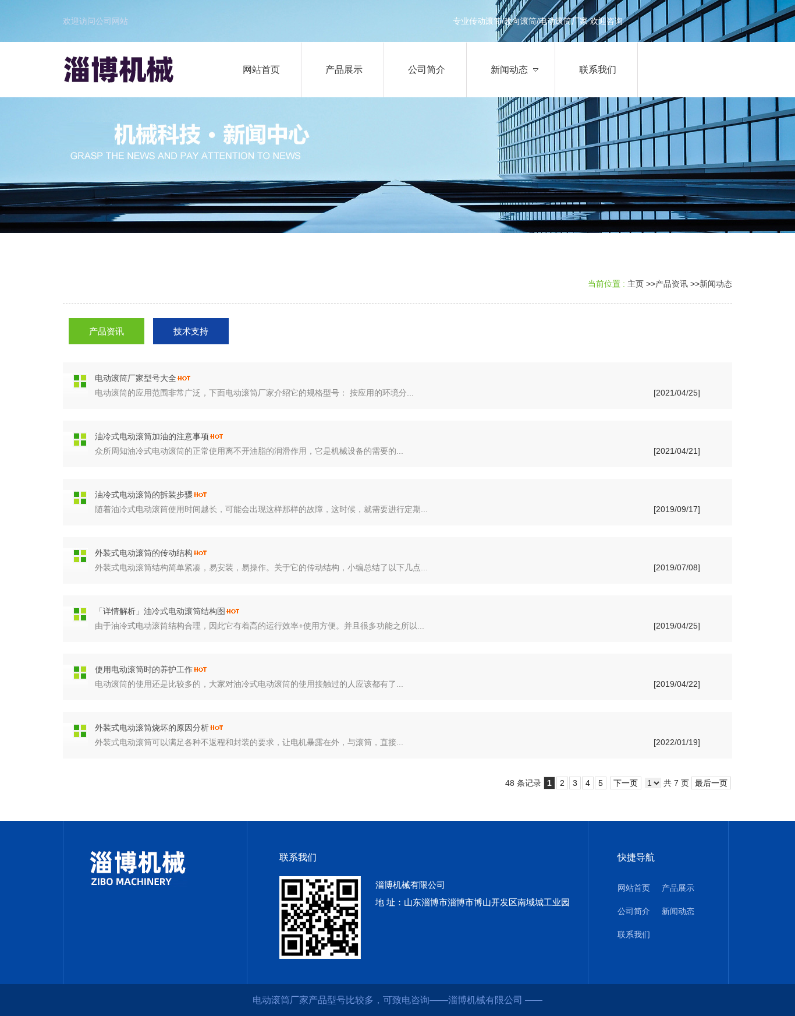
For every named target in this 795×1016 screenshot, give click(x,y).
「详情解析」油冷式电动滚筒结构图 (160, 611)
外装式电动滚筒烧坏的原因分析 (152, 727)
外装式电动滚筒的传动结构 (144, 553)
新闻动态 (716, 283)
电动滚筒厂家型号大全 (135, 378)
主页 (635, 283)
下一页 (625, 783)
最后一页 (711, 783)
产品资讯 (671, 283)
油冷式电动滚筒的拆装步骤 (144, 494)
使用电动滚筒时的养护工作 (144, 669)
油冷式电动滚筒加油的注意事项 (152, 436)
